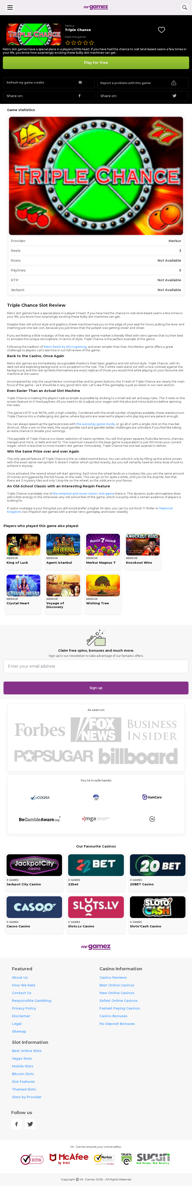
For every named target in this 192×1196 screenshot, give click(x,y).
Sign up (96, 688)
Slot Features (23, 1082)
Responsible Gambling (31, 1001)
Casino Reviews (113, 977)
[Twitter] (30, 1124)
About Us (20, 977)
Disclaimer (21, 1016)
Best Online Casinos (117, 985)
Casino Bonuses (113, 1016)
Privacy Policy (24, 1008)
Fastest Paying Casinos (120, 1008)
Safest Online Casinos (119, 1001)
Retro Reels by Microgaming (65, 346)
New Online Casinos (117, 993)
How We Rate (23, 985)
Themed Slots (24, 1089)
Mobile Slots (22, 1066)
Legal (17, 1024)
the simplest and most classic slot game (83, 493)
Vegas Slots (22, 1058)
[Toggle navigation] (10, 7)
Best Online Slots (27, 1051)
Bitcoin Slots (23, 1074)
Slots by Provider (26, 1097)
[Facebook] (16, 1124)
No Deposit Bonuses (117, 1024)
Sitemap (19, 1031)
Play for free (96, 62)
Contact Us (21, 993)
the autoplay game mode (95, 424)
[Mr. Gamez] (96, 7)
